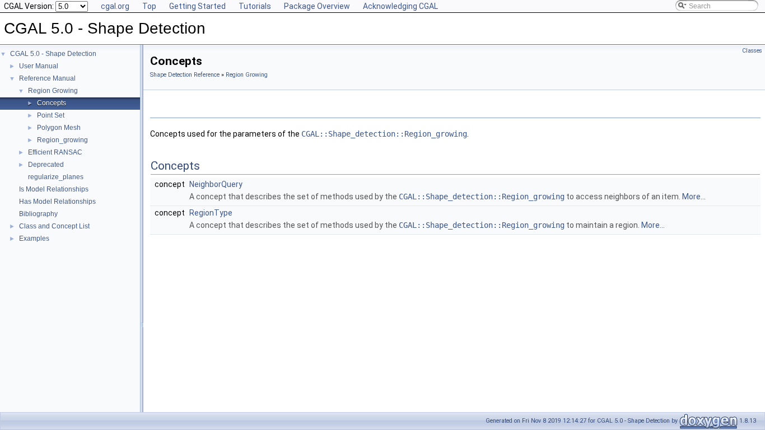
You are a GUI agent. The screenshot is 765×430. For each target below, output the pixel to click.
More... (694, 196)
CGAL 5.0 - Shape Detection (53, 54)
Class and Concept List (54, 226)
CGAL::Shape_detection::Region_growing (384, 133)
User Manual (38, 66)
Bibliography (38, 214)
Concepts (51, 103)
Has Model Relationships (57, 201)
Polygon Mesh (59, 128)
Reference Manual (47, 78)
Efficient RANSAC (55, 152)
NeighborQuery (215, 184)
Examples (34, 238)
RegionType (210, 212)
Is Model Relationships (53, 189)
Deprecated (46, 165)
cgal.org (115, 6)
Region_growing (62, 140)
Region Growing (53, 91)
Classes (752, 50)
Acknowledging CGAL (400, 6)
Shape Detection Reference (185, 74)
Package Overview (317, 6)
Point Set (50, 115)
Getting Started (197, 6)
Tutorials (255, 6)
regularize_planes (55, 177)
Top (149, 6)
